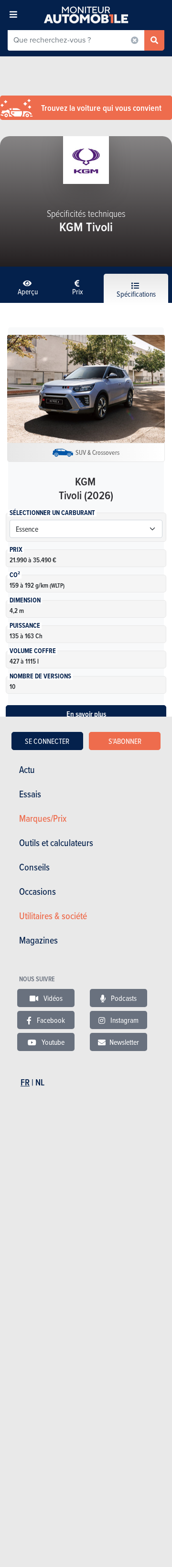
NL (39, 1082)
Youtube (52, 1042)
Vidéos (52, 998)
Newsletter (124, 1042)
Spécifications (136, 294)
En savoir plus (86, 713)
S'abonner (124, 741)
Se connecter (47, 741)
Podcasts (123, 998)
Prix (77, 291)
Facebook (50, 1020)
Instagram (124, 1020)
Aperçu (28, 291)
